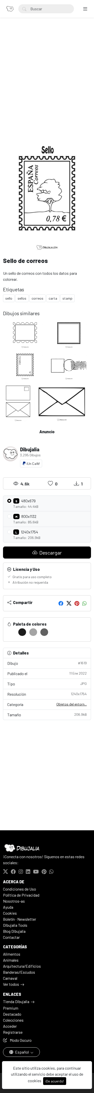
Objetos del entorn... (71, 704)
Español (22, 1052)
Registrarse (13, 1032)
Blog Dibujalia (14, 931)
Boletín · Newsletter (19, 919)
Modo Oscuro (20, 1040)
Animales (11, 960)
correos (37, 298)
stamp (67, 298)
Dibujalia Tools (15, 925)
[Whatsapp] (84, 603)
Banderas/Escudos (19, 972)
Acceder (10, 1026)
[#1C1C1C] (22, 632)
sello (8, 298)
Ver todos (11, 984)
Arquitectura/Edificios (22, 966)
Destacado (12, 1014)
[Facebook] (60, 603)
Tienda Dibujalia (16, 1001)
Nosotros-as (14, 901)
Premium (10, 1008)
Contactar (11, 937)
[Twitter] (68, 603)
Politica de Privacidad (21, 895)
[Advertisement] (47, 79)
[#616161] (44, 632)
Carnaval (10, 978)
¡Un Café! (33, 463)
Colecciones (13, 1020)
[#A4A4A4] (33, 632)
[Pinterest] (76, 603)
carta (53, 298)
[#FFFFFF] (11, 632)
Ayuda (8, 907)
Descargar (50, 553)
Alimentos (11, 954)
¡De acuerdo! (54, 1081)
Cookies (10, 913)
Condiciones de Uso (19, 889)
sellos (22, 298)
